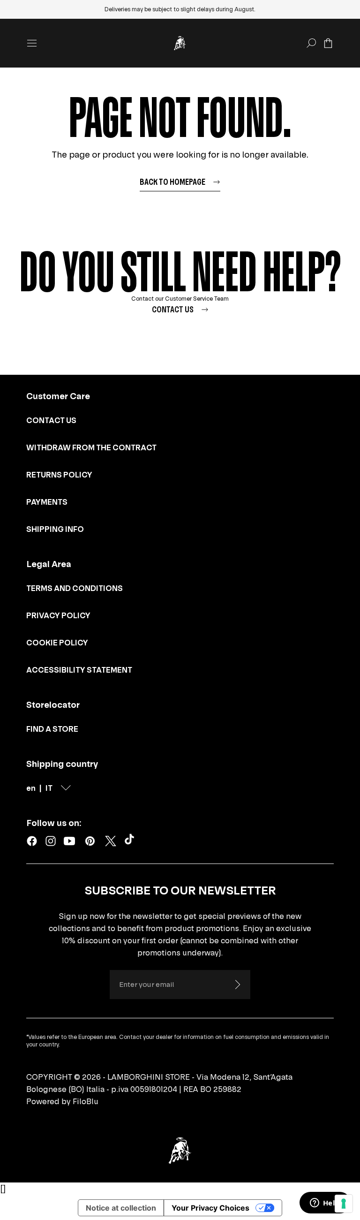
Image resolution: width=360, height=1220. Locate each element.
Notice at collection (121, 1207)
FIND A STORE (52, 729)
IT (48, 788)
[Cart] (328, 43)
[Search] (311, 43)
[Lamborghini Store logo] (180, 43)
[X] (110, 841)
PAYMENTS (47, 502)
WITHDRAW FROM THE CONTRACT (91, 447)
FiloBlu (85, 1101)
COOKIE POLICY (57, 642)
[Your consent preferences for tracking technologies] (343, 1203)
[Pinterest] (90, 841)
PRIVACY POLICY (58, 615)
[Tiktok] (131, 841)
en (31, 788)
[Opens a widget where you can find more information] (325, 1203)
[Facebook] (32, 841)
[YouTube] (69, 841)
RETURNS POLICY (59, 474)
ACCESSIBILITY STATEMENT (79, 670)
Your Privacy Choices (210, 1207)
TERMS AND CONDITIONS (74, 588)
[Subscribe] (237, 984)
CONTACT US (51, 420)
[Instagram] (50, 841)
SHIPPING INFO (55, 529)
